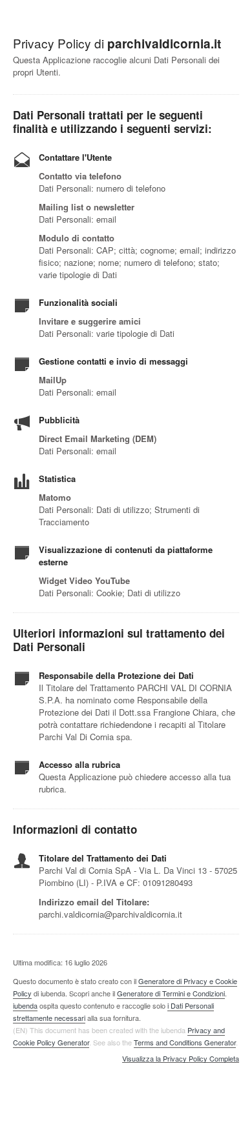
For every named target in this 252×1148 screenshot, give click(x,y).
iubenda (25, 1005)
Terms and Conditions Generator (185, 1042)
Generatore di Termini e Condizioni (171, 993)
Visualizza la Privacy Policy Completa (180, 1059)
